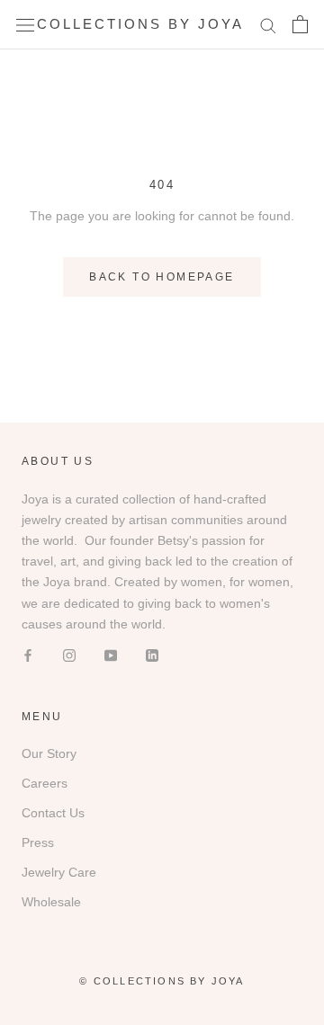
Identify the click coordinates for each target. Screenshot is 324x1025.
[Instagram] (69, 655)
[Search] (268, 24)
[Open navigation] (25, 24)
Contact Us (53, 813)
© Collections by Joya (161, 981)
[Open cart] (300, 24)
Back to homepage (161, 277)
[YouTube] (110, 655)
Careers (45, 783)
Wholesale (51, 902)
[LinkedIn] (152, 655)
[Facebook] (28, 655)
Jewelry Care (59, 872)
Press (38, 842)
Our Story (49, 753)
